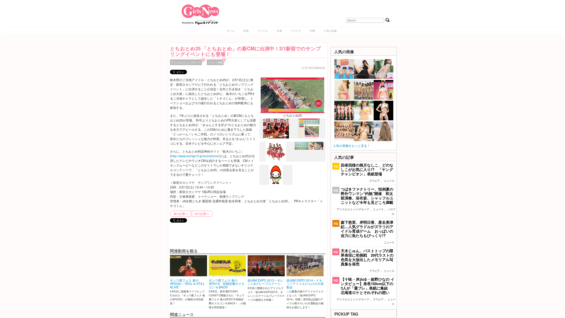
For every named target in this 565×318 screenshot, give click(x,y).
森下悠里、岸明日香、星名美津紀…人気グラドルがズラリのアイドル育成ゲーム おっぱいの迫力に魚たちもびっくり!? (367, 229)
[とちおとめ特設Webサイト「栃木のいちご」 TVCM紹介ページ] (309, 137)
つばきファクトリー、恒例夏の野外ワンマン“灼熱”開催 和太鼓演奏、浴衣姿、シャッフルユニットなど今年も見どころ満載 (367, 196)
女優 (279, 30)
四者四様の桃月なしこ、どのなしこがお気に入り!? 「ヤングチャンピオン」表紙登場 (367, 169)
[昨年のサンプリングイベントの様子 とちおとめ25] (276, 137)
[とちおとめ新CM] (309, 148)
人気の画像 (330, 30)
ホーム (231, 30)
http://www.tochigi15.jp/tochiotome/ (195, 156)
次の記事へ (202, 214)
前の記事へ (181, 214)
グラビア (295, 30)
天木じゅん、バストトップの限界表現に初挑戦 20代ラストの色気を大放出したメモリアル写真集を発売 (367, 257)
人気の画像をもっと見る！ (351, 145)
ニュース (389, 180)
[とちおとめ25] (292, 95)
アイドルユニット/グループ (186, 62)
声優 (312, 30)
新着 (246, 30)
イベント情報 (215, 62)
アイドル (262, 30)
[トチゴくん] (276, 184)
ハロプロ (392, 211)
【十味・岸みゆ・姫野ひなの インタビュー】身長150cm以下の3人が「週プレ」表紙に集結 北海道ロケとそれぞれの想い (367, 286)
